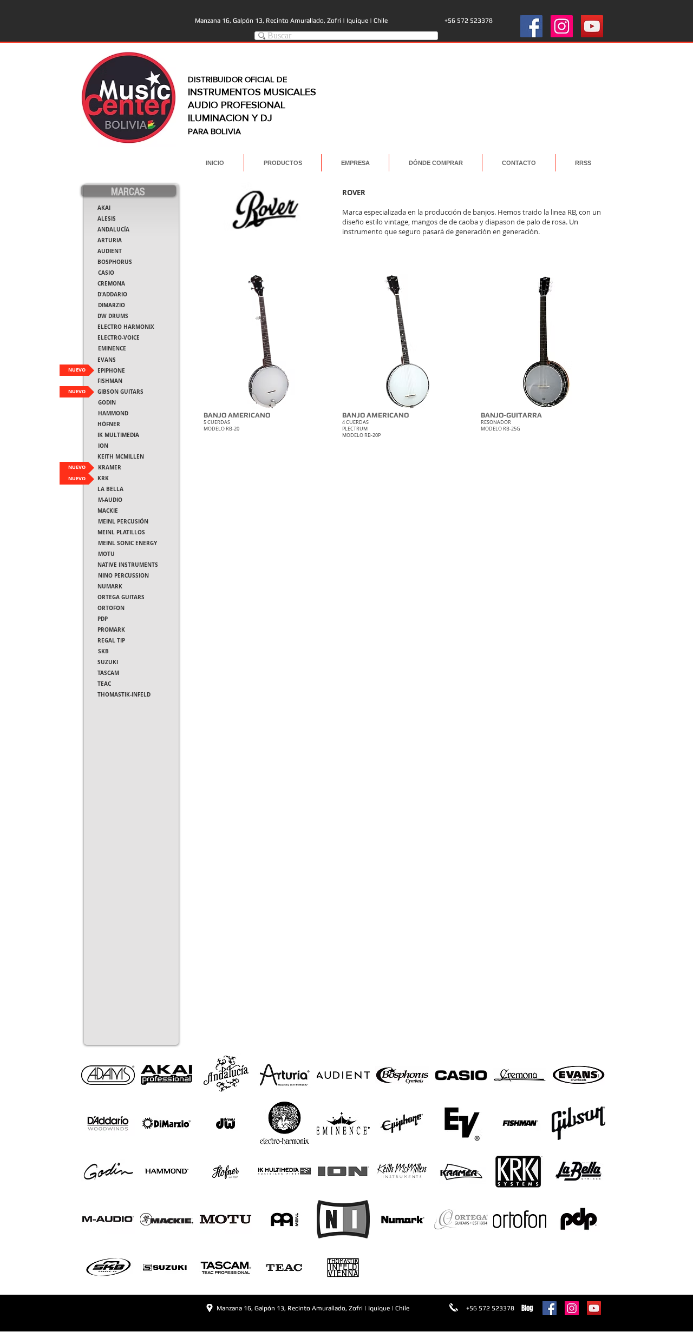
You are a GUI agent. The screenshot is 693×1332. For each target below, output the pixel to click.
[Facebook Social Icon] (531, 26)
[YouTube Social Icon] (592, 26)
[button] (269, 363)
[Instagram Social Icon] (562, 26)
